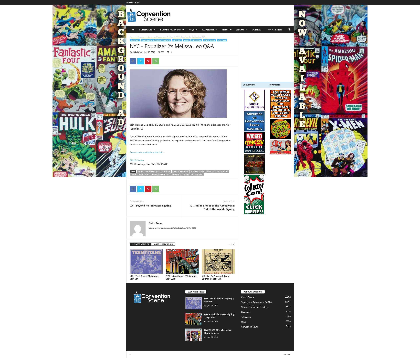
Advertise (208, 29)
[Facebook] (133, 61)
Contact (257, 29)
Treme (140, 171)
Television (196, 40)
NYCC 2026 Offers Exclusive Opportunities (217, 331)
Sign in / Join (132, 2)
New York (222, 40)
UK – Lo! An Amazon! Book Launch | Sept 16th (215, 277)
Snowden (166, 171)
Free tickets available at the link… (147, 152)
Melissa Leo (188, 174)
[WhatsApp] (155, 61)
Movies (186, 40)
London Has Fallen (180, 171)
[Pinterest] (148, 61)
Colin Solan (137, 52)
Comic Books (247, 297)
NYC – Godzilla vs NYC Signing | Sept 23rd (182, 277)
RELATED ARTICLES (140, 244)
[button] (289, 29)
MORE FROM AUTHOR (163, 244)
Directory (141, 37)
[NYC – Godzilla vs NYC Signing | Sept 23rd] (182, 261)
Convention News (249, 327)
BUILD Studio (137, 160)
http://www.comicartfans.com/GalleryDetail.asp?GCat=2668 (172, 228)
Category (177, 40)
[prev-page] (229, 244)
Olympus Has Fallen (160, 174)
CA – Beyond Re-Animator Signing (150, 205)
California (245, 312)
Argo (133, 174)
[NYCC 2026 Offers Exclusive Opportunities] (193, 335)
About (240, 29)
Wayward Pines (197, 171)
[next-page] (233, 244)
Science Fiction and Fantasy (254, 307)
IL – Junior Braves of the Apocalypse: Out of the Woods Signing (212, 207)
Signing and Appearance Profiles (160, 37)
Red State (199, 174)
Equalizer (211, 171)
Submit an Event (170, 29)
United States (209, 40)
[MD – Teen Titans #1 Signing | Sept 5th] (146, 261)
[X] (140, 61)
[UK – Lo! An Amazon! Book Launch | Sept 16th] (218, 261)
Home (132, 37)
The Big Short (143, 174)
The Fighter (176, 174)
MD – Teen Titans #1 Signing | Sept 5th (144, 277)
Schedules (146, 29)
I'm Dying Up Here (152, 171)
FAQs (192, 29)
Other (243, 322)
